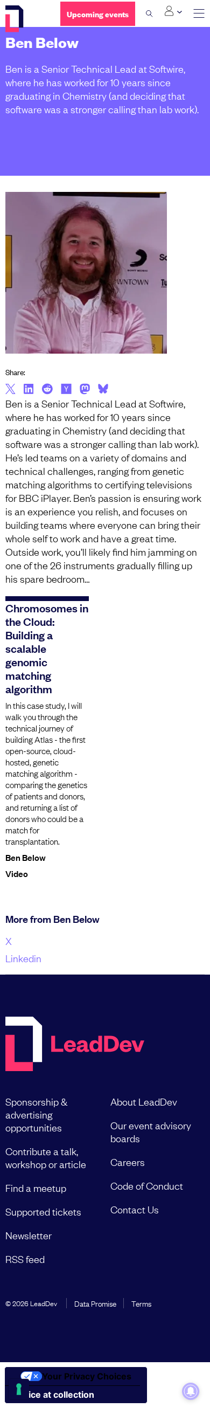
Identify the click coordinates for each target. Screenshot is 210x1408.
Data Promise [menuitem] (95, 1303)
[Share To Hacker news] (66, 389)
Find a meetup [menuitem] (35, 1187)
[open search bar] (149, 13)
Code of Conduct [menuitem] (146, 1185)
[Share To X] (10, 389)
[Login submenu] (173, 11)
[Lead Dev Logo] (24, 18)
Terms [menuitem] (141, 1303)
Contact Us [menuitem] (134, 1209)
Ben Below (25, 857)
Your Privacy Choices (86, 1376)
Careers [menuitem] (127, 1161)
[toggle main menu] (199, 13)
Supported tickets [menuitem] (43, 1211)
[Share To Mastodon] (85, 390)
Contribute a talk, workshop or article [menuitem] (45, 1157)
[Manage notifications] (190, 1391)
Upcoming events (98, 13)
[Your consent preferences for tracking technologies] (19, 1389)
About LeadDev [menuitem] (143, 1101)
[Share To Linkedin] (29, 389)
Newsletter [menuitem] (28, 1234)
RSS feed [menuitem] (25, 1258)
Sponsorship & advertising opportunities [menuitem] (36, 1114)
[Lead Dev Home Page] (74, 1045)
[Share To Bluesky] (103, 390)
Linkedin (23, 957)
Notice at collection (53, 1394)
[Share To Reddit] (47, 390)
